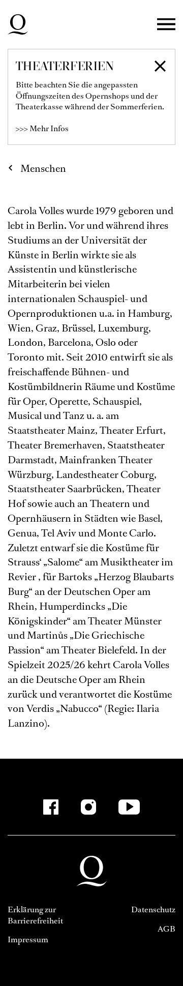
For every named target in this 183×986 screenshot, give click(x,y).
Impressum (28, 939)
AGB (166, 928)
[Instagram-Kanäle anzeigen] (88, 807)
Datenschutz (153, 909)
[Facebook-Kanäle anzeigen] (50, 807)
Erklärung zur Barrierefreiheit (35, 915)
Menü (166, 24)
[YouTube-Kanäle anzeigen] (129, 807)
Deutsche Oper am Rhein (18, 24)
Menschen (43, 168)
